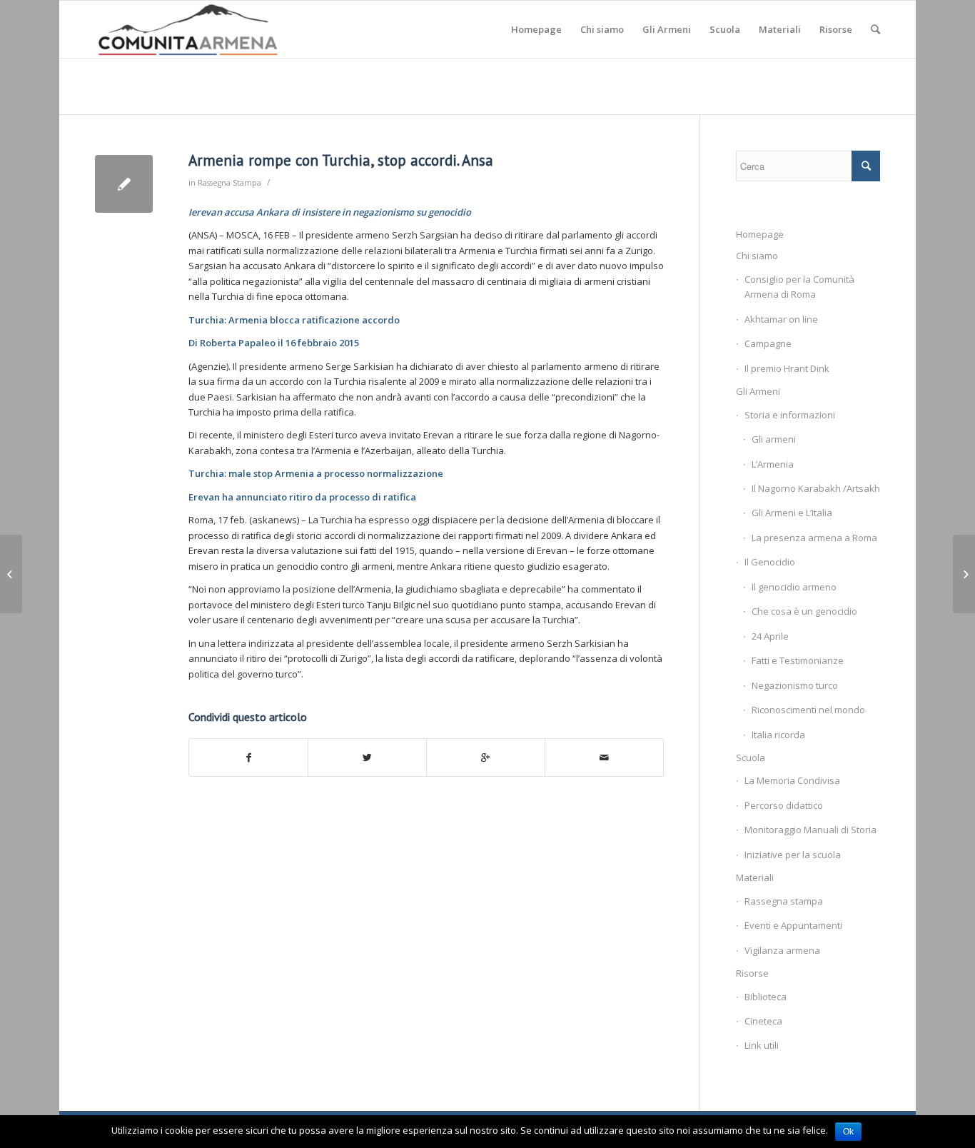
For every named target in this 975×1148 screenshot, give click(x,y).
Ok (848, 1132)
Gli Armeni (758, 391)
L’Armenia (773, 464)
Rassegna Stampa (229, 183)
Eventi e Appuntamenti (793, 925)
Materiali (755, 877)
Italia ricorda (778, 734)
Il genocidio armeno (794, 586)
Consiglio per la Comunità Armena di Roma (799, 287)
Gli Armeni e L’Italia (792, 512)
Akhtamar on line (781, 319)
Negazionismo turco (795, 685)
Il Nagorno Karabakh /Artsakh (816, 488)
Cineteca (763, 1020)
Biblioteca (765, 996)
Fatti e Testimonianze (798, 660)
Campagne (768, 343)
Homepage (760, 234)
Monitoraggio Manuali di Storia (810, 829)
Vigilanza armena (782, 950)
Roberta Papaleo (238, 342)
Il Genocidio (769, 561)
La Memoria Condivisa (792, 780)
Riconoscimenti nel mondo (808, 709)
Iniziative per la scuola (792, 854)
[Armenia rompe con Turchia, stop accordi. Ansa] (124, 184)
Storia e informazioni (789, 414)
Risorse (752, 973)
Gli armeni (774, 439)
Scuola (750, 757)
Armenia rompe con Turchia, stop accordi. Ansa (340, 160)
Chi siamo (757, 255)
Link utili (761, 1045)
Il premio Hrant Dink (786, 368)
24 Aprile (770, 636)
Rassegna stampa (783, 901)
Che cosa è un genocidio (804, 611)
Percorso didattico (783, 805)
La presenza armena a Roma (814, 537)
